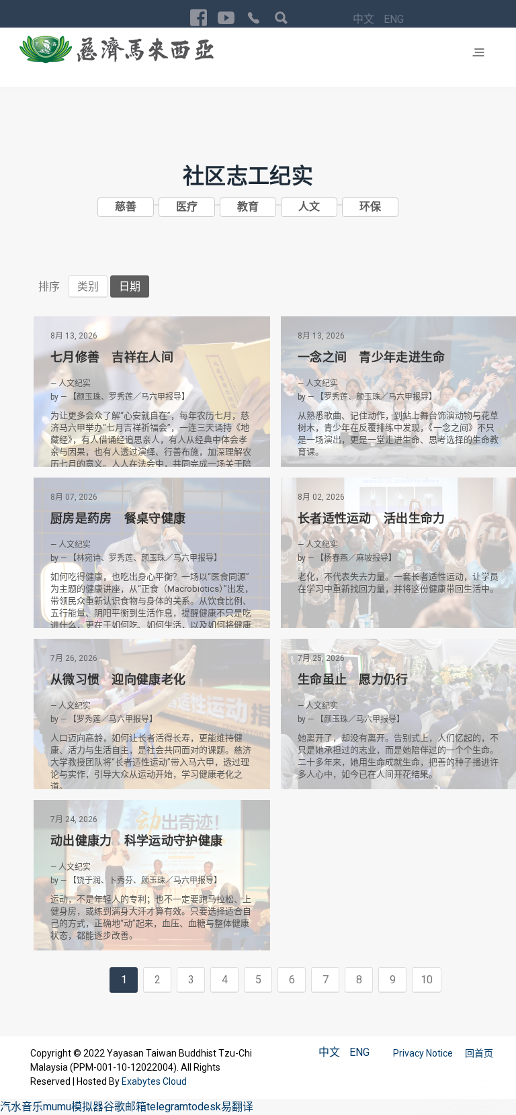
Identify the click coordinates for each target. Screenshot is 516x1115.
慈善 (125, 206)
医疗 (187, 206)
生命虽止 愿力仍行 (353, 679)
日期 (129, 286)
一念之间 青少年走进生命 (371, 357)
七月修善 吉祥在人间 (111, 357)
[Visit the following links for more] (198, 18)
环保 (370, 206)
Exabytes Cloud (154, 1081)
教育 (248, 206)
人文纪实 (74, 383)
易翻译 (237, 1106)
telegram (167, 1106)
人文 (309, 206)
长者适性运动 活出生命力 (371, 518)
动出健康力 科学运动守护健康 (136, 840)
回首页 (479, 1053)
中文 (365, 19)
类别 (88, 286)
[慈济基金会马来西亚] (117, 49)
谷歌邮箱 (124, 1106)
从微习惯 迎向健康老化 (117, 679)
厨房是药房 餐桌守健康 (117, 518)
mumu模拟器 (73, 1106)
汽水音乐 (21, 1106)
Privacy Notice (424, 1053)
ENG (394, 19)
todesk (204, 1106)
